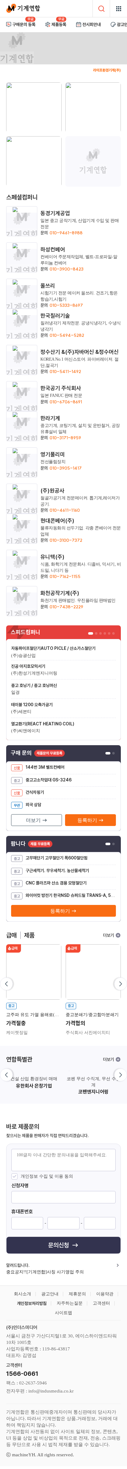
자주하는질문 (70, 1303)
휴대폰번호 (22, 1212)
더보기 (108, 935)
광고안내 (50, 1294)
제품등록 (58, 24)
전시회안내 (91, 24)
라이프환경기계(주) (107, 70)
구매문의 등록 (23, 24)
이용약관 (104, 1294)
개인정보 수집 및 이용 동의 (47, 1176)
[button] (119, 983)
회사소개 (22, 1294)
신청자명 (20, 1186)
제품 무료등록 (40, 844)
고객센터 (101, 1303)
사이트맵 (63, 1312)
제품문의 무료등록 (49, 753)
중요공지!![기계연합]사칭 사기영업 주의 (45, 1272)
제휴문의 (77, 1294)
